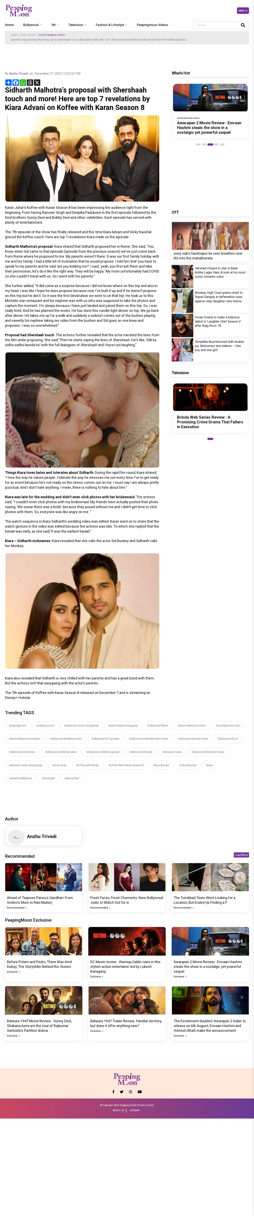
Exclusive (12, 971)
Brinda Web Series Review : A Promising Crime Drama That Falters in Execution (210, 422)
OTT (175, 212)
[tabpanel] (210, 111)
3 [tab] (210, 144)
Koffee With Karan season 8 (126, 765)
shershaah (48, 778)
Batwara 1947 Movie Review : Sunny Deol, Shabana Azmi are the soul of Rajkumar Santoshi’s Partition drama (39, 1026)
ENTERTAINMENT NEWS (52, 35)
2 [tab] (204, 144)
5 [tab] (222, 144)
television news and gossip (25, 765)
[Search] (243, 25)
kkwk (209, 765)
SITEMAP (135, 1110)
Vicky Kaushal (187, 765)
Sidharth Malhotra (20, 778)
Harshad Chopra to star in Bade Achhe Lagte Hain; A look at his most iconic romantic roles (220, 272)
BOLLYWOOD (28, 35)
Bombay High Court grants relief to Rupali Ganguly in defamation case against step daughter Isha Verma (219, 297)
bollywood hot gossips (105, 738)
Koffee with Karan (87, 765)
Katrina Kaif (72, 778)
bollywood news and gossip (81, 725)
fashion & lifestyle (110, 25)
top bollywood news (228, 725)
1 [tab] (198, 144)
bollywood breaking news (66, 738)
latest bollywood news (192, 725)
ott (53, 25)
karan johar (59, 765)
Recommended (16, 907)
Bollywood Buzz (228, 738)
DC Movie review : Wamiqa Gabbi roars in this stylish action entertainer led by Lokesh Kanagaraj (125, 966)
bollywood (30, 25)
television (75, 25)
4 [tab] (216, 144)
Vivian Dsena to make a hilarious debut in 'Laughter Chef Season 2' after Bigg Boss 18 (218, 321)
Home (9, 25)
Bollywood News (158, 725)
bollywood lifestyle (141, 751)
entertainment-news (188, 118)
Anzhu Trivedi (18, 73)
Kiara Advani (161, 765)
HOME (14, 35)
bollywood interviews (22, 751)
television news (172, 751)
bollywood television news (208, 751)
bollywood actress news (193, 738)
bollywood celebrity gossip (103, 751)
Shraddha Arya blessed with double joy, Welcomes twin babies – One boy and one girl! (219, 346)
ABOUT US (118, 1110)
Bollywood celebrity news (61, 751)
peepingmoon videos (152, 25)
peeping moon (46, 725)
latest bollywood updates (24, 738)
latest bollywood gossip (123, 725)
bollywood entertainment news (148, 738)
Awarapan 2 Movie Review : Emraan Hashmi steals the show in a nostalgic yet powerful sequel (209, 127)
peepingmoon (18, 725)
